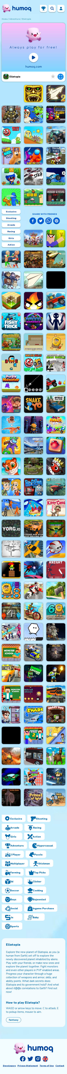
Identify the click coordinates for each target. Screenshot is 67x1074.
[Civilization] (33, 466)
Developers (9, 1065)
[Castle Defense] (33, 238)
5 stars (53, 76)
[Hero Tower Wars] (11, 714)
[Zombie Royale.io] (33, 114)
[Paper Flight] (33, 280)
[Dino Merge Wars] (11, 424)
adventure (14, 19)
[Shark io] (33, 714)
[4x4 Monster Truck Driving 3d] (55, 135)
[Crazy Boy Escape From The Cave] (55, 714)
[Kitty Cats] (55, 507)
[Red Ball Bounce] (33, 135)
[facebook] (32, 221)
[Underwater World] (55, 445)
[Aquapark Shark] (33, 507)
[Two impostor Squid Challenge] (11, 362)
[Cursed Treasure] (11, 756)
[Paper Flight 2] (55, 93)
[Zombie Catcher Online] (33, 673)
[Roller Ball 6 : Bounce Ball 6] (33, 362)
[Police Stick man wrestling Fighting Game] (11, 259)
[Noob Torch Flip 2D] (55, 238)
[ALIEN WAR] (55, 776)
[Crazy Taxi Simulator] (11, 673)
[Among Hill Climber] (55, 383)
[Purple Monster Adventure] (11, 383)
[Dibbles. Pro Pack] (55, 466)
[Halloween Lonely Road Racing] (55, 487)
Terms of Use (47, 1065)
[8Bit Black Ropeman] (33, 383)
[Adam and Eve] (55, 342)
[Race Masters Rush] (55, 424)
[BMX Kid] (55, 797)
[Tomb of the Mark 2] (33, 93)
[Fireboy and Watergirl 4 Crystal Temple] (11, 611)
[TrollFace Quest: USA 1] (55, 632)
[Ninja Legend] (33, 569)
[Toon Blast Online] (11, 155)
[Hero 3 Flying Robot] (11, 632)
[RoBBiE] (33, 487)
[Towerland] (33, 424)
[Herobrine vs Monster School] (11, 694)
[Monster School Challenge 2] (33, 735)
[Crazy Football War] (55, 176)
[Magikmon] (11, 404)
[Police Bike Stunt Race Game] (33, 652)
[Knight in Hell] (55, 569)
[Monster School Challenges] (11, 652)
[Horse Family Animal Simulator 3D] (55, 756)
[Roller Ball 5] (11, 135)
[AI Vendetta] (11, 776)
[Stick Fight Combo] (33, 176)
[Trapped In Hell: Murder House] (11, 797)
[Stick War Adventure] (55, 280)
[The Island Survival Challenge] (55, 590)
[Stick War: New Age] (55, 321)
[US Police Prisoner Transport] (11, 507)
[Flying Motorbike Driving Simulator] (33, 590)
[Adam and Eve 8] (11, 590)
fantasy (13, 1020)
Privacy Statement (28, 1065)
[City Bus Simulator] (33, 756)
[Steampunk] (11, 114)
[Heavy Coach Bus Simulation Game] (55, 694)
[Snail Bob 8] (11, 342)
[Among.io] (33, 155)
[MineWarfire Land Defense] (55, 528)
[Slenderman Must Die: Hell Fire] (55, 652)
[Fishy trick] (11, 321)
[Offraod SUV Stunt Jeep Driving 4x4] (33, 528)
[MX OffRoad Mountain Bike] (33, 611)
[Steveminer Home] (33, 342)
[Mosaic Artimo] (11, 466)
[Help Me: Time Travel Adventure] (11, 487)
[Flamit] (33, 300)
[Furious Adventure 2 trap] (11, 569)
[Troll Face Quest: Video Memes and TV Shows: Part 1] (11, 280)
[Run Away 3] (55, 549)
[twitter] (40, 221)
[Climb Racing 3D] (55, 300)
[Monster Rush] (11, 735)
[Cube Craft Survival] (55, 673)
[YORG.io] (11, 528)
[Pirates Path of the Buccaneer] (55, 259)
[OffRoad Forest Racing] (55, 404)
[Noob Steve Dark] (55, 197)
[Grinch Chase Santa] (55, 155)
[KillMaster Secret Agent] (33, 776)
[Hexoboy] (33, 632)
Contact (59, 1065)
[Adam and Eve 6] (55, 611)
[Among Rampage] (33, 321)
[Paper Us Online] (11, 549)
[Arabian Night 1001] (33, 259)
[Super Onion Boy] (33, 197)
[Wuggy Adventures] (11, 176)
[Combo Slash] (55, 735)
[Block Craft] (11, 300)
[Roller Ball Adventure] (33, 694)
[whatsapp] (48, 221)
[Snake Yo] (33, 404)
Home (5, 19)
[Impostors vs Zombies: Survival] (11, 445)
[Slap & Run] (11, 197)
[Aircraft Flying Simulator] (33, 445)
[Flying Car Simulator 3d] (33, 549)
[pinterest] (56, 221)
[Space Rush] (55, 114)
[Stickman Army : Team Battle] (55, 362)
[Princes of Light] (33, 797)
